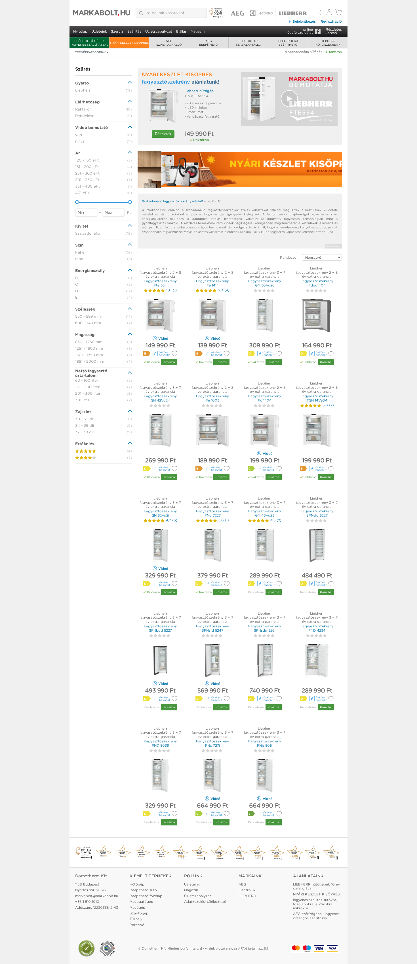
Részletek (163, 134)
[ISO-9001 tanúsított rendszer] (107, 948)
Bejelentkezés (304, 21)
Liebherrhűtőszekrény (327, 42)
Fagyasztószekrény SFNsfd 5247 (212, 628)
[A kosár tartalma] (338, 13)
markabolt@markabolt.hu (96, 896)
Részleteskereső (334, 31)
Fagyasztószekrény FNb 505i (264, 743)
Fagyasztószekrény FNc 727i (212, 743)
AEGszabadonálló (169, 42)
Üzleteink (99, 31)
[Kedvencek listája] (320, 12)
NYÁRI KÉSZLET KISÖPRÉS (129, 42)
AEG (242, 884)
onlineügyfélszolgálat (300, 31)
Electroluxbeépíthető (288, 42)
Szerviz (117, 31)
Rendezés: (288, 257)
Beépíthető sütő (143, 890)
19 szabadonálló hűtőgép (303, 52)
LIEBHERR (247, 896)
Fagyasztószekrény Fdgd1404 (316, 283)
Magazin (198, 31)
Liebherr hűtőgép (199, 91)
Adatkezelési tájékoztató (205, 901)
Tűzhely (136, 919)
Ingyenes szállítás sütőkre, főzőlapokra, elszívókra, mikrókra (315, 904)
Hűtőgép (137, 884)
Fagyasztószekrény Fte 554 (160, 283)
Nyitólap (80, 31)
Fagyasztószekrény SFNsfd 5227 (316, 513)
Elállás (181, 31)
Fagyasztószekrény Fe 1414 (212, 283)
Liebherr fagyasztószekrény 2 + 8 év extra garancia (160, 272)
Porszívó (137, 925)
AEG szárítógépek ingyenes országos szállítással (316, 916)
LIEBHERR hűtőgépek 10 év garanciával (316, 886)
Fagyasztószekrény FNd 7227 (212, 513)
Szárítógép (139, 913)
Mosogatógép (141, 901)
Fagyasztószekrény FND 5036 (160, 743)
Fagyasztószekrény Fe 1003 (212, 398)
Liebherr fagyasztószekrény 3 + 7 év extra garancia (264, 272)
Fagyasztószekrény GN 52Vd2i (160, 513)
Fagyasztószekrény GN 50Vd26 (264, 283)
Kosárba (169, 362)
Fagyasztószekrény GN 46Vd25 (264, 513)
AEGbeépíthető (208, 42)
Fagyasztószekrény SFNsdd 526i (264, 628)
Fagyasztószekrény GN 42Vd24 (160, 398)
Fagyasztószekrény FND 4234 (316, 628)
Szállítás (134, 31)
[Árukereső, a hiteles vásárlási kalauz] (86, 948)
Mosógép (137, 907)
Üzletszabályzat (158, 31)
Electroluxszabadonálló (248, 42)
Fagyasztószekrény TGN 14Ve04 (316, 398)
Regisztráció (331, 21)
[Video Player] (289, 99)
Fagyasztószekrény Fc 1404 (264, 398)
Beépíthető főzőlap (146, 896)
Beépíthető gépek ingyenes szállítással (89, 42)
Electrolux (247, 890)
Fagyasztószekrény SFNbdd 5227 (160, 628)
